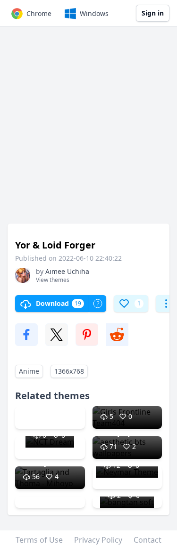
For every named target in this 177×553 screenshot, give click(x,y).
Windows (94, 13)
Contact (147, 540)
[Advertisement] (88, 129)
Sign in (153, 12)
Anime (29, 371)
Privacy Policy (98, 540)
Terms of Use (39, 540)
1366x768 (69, 371)
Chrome (38, 13)
